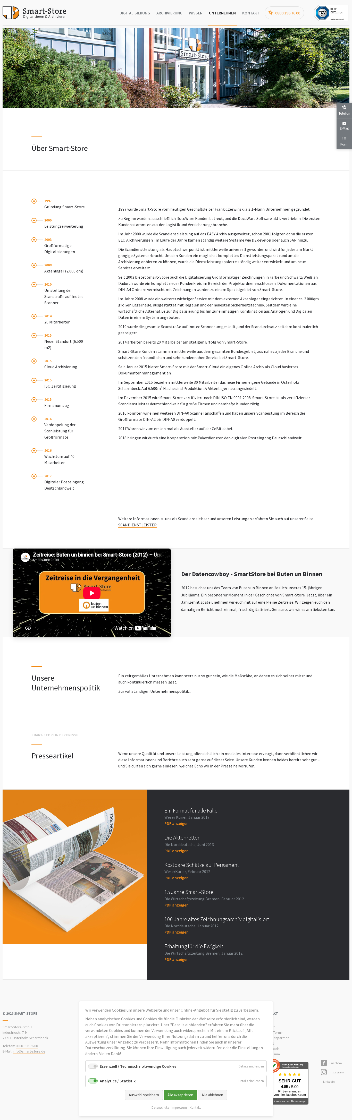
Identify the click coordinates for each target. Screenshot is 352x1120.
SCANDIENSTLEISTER (137, 524)
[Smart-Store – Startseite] (34, 12)
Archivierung (169, 12)
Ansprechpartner (276, 1038)
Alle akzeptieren (180, 1094)
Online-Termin (273, 1032)
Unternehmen (222, 12)
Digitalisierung (135, 12)
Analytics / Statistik (118, 1080)
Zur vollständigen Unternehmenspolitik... (154, 691)
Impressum (179, 1107)
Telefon (344, 113)
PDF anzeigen (176, 823)
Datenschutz (160, 1107)
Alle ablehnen (212, 1094)
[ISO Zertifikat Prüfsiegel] (331, 13)
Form (344, 144)
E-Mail (344, 128)
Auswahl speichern (144, 1094)
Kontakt (250, 12)
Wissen (196, 12)
